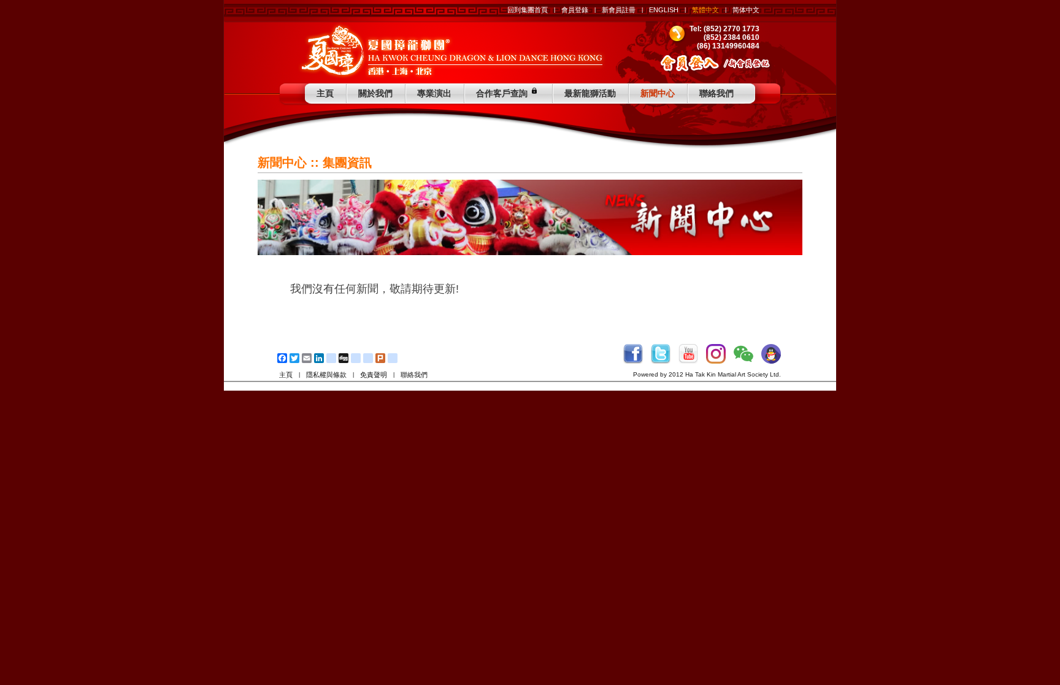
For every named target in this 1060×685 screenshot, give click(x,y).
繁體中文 (705, 9)
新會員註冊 (619, 9)
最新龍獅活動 (590, 93)
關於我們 (375, 93)
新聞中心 (657, 93)
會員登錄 (574, 9)
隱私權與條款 (326, 374)
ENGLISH (663, 9)
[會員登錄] (691, 64)
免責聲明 (373, 374)
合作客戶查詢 (502, 93)
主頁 (325, 93)
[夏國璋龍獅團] (452, 50)
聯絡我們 (716, 93)
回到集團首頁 (527, 9)
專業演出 (434, 93)
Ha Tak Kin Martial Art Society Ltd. (733, 374)
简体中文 (745, 9)
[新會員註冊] (753, 64)
